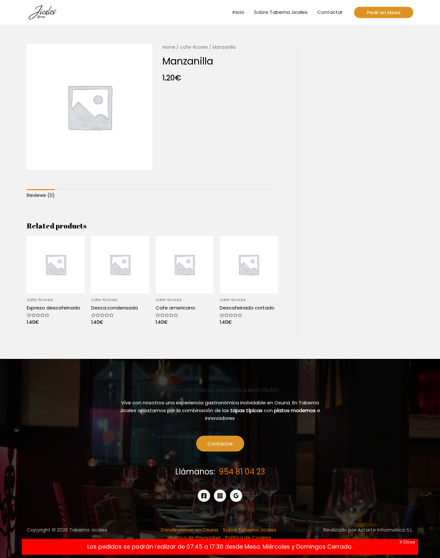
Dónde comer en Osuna (189, 529)
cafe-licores (194, 47)
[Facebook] (204, 496)
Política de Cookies (248, 537)
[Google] (236, 496)
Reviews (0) (41, 195)
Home (168, 47)
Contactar (220, 443)
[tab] (41, 195)
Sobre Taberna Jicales (249, 529)
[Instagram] (220, 496)
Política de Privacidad (194, 537)
